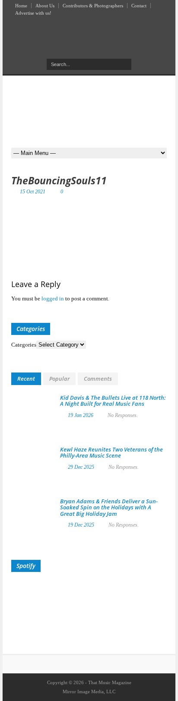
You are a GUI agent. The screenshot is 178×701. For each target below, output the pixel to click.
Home (21, 5)
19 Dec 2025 (81, 525)
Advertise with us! (33, 13)
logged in (52, 298)
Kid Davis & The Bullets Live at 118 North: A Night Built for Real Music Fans (113, 400)
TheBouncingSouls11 (59, 180)
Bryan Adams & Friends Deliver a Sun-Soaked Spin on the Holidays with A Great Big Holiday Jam (109, 507)
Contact (138, 5)
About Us (44, 5)
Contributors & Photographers (93, 5)
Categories (23, 344)
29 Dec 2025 (81, 467)
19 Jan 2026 (80, 415)
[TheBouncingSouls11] (89, 224)
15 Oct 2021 (32, 192)
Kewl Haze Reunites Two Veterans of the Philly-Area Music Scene (111, 452)
